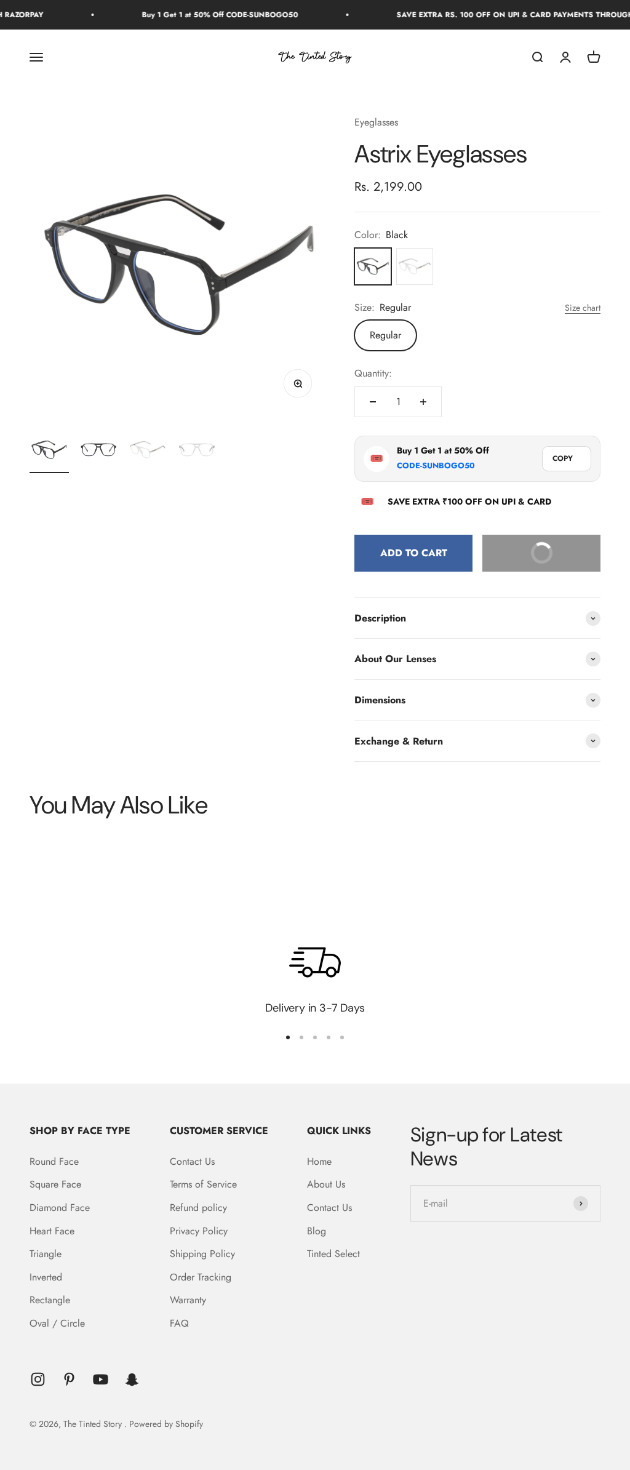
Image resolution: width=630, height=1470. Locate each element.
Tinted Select (333, 1254)
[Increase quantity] (423, 402)
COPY (562, 458)
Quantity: (373, 373)
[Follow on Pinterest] (69, 1379)
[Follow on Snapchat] (132, 1379)
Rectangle (50, 1300)
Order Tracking (200, 1277)
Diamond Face (60, 1207)
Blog (316, 1231)
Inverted (46, 1277)
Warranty (188, 1300)
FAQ (179, 1323)
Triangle (46, 1254)
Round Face (54, 1161)
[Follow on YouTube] (100, 1379)
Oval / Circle (57, 1323)
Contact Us (192, 1161)
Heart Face (52, 1231)
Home (319, 1161)
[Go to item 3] (147, 451)
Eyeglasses (376, 122)
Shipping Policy (202, 1254)
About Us (326, 1184)
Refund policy (198, 1207)
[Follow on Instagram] (38, 1379)
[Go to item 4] (197, 451)
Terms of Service (203, 1184)
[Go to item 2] (98, 451)
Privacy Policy (199, 1231)
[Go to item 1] (49, 451)
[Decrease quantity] (373, 402)
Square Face (55, 1184)
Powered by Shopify (166, 1424)
